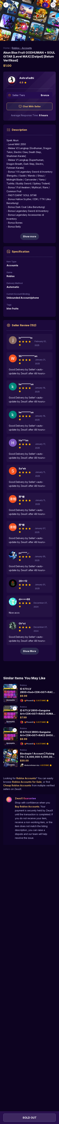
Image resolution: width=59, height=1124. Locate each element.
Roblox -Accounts (22, 48)
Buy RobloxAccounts (27, 806)
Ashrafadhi (26, 78)
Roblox (23, 685)
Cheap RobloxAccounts (17, 785)
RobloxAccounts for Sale (27, 781)
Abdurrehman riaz (31, 765)
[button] (29, 20)
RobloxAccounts (26, 778)
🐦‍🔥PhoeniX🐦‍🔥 (29, 700)
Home (6, 48)
